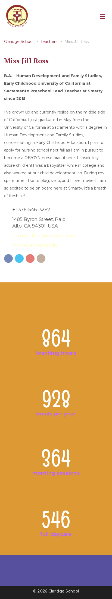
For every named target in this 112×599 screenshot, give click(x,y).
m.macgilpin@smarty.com (43, 236)
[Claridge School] (17, 16)
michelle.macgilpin (34, 245)
